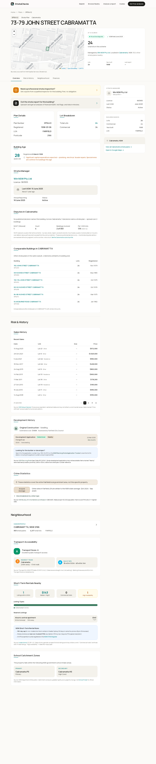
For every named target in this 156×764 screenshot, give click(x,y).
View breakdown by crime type (27, 496)
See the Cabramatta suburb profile (62, 237)
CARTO (81, 68)
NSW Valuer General (25, 407)
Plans (20, 12)
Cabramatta (36, 17)
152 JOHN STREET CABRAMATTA (26, 265)
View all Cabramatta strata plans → (119, 147)
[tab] (16, 78)
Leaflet (63, 68)
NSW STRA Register (50, 637)
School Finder (83, 680)
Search (82, 4)
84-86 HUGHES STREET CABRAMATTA (28, 294)
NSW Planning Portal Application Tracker (66, 453)
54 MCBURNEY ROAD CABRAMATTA (27, 302)
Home (13, 12)
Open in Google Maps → (115, 150)
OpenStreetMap (72, 68)
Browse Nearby (94, 4)
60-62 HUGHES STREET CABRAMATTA (29, 287)
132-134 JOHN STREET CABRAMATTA (28, 280)
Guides (122, 4)
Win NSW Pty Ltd (104, 53)
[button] (14, 31)
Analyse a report (109, 4)
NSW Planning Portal (25, 461)
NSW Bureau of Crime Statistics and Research (33, 500)
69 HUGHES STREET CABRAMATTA (27, 273)
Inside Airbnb (23, 643)
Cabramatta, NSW (116, 141)
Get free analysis (136, 4)
